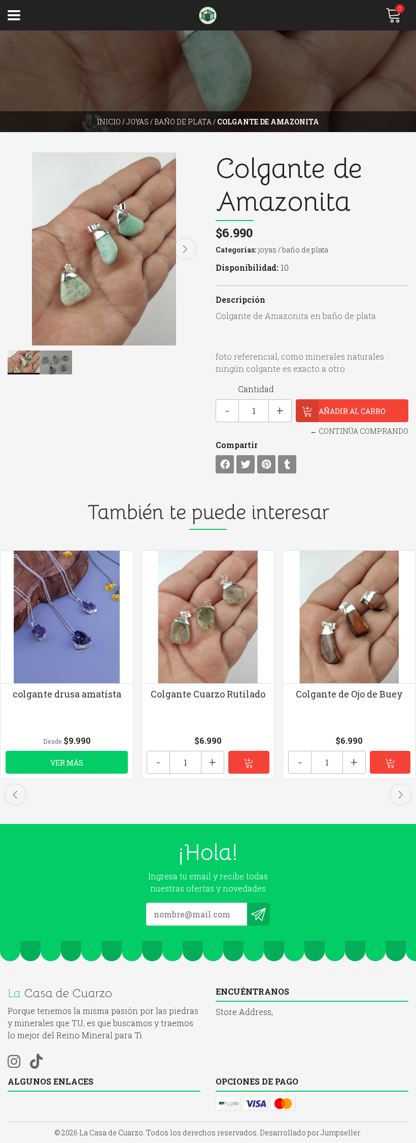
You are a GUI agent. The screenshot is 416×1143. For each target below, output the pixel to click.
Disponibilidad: (247, 267)
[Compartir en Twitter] (245, 464)
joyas (137, 121)
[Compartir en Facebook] (225, 464)
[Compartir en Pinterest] (266, 464)
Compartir (237, 444)
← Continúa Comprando (359, 431)
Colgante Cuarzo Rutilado (208, 694)
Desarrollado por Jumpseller (310, 1132)
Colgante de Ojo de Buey (349, 694)
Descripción (240, 299)
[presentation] (185, 249)
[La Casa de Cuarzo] (208, 15)
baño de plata (183, 121)
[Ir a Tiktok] (40, 1060)
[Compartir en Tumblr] (287, 464)
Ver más (66, 763)
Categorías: (236, 250)
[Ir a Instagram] (18, 1060)
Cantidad (256, 389)
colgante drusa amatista (67, 694)
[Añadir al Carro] (248, 762)
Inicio (109, 121)
